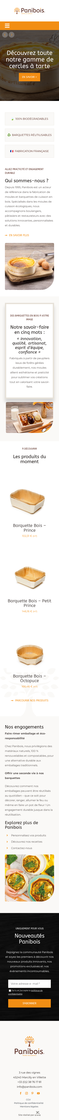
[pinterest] (32, 1093)
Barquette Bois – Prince (29, 528)
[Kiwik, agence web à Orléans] (38, 1112)
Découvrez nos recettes (26, 841)
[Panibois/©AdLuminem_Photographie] (29, 476)
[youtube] (38, 1093)
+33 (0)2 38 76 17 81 (29, 1082)
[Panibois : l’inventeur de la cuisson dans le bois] (29, 4)
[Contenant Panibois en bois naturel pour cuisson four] (29, 627)
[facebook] (20, 1093)
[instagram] (26, 1093)
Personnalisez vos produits (28, 835)
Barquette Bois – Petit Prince (29, 603)
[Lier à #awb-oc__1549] (7, 25)
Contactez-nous (21, 848)
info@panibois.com (29, 1086)
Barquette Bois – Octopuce (29, 678)
